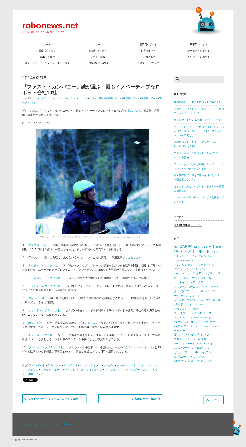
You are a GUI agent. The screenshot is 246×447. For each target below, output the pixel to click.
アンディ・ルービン (183, 260)
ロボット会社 (47, 57)
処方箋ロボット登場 (144, 398)
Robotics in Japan (98, 63)
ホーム (47, 44)
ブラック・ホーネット (138, 347)
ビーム (194, 326)
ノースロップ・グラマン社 (44, 277)
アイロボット (37, 365)
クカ (177, 291)
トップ (215, 400)
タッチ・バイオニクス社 (43, 265)
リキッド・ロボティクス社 (44, 310)
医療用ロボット (47, 50)
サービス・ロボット (198, 50)
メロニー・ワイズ (205, 343)
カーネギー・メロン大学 (189, 282)
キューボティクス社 (40, 335)
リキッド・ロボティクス (133, 369)
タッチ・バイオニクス (130, 365)
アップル (215, 251)
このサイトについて (148, 63)
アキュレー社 (36, 298)
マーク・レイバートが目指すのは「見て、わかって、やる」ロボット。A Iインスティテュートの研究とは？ (199, 131)
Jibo (204, 246)
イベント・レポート (198, 57)
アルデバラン (205, 256)
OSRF (219, 247)
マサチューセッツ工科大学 (190, 339)
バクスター (181, 326)
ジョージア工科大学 (209, 300)
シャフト (194, 295)
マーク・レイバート (184, 343)
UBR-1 (183, 251)
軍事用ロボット (198, 44)
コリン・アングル (208, 291)
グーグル (109, 365)
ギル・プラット (209, 286)
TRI (176, 251)
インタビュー (148, 57)
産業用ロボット (148, 44)
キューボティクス (90, 365)
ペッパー (179, 330)
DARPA (186, 246)
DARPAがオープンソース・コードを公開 (53, 398)
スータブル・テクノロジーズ (192, 313)
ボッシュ (110, 369)
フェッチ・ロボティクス (211, 326)
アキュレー (54, 365)
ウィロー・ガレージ (206, 273)
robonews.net (50, 25)
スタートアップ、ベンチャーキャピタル (47, 63)
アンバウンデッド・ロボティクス (194, 264)
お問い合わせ (29, 424)
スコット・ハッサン (195, 304)
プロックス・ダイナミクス (86, 369)
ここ (127, 257)
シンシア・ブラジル (185, 300)
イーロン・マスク (182, 273)
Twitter (67, 424)
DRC (197, 246)
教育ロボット (148, 50)
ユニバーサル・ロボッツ (192, 348)
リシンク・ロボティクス (193, 352)
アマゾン (191, 255)
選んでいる (134, 110)
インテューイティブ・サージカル (190, 269)
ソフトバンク (181, 317)
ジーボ (178, 304)
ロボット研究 (97, 57)
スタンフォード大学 (186, 308)
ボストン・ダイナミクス (192, 335)
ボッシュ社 (35, 322)
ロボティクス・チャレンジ (193, 361)
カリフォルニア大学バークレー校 (192, 277)
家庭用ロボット (97, 50)
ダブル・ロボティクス (202, 317)
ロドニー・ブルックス (189, 356)
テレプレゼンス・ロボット (186, 322)
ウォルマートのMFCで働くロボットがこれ (198, 120)
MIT (211, 247)
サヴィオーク (181, 295)
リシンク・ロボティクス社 (44, 285)
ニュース (98, 44)
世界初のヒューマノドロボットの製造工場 (197, 102)
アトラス (179, 256)
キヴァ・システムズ (186, 286)
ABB (176, 247)
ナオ (212, 321)
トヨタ (204, 322)
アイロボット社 (37, 245)
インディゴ (89, 322)
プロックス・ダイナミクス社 (46, 347)
